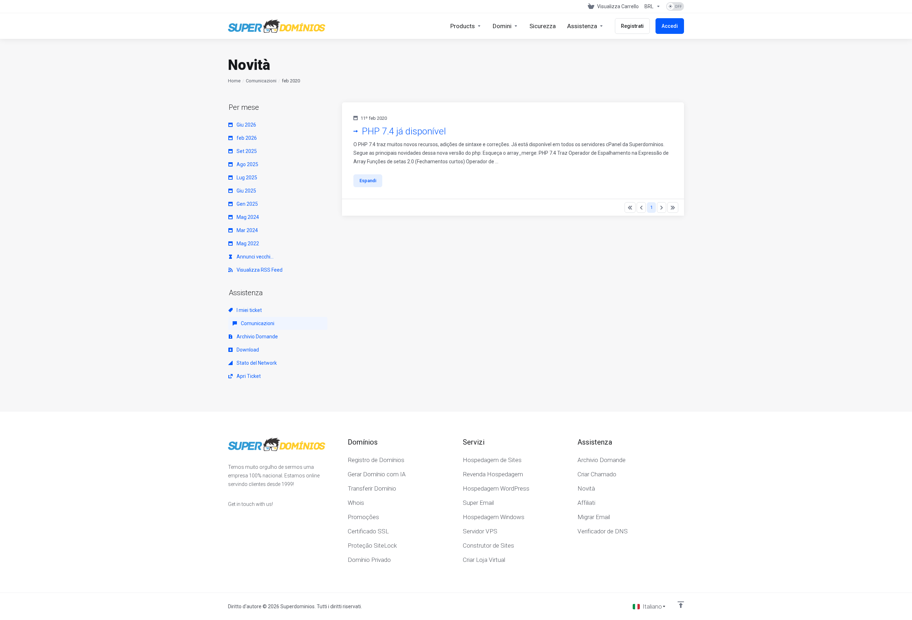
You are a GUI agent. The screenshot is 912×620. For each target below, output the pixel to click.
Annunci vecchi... (254, 257)
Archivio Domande (256, 336)
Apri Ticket (248, 376)
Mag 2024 (247, 217)
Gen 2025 (246, 204)
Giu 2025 (245, 191)
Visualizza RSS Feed (259, 270)
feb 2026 (246, 138)
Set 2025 (246, 151)
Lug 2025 (246, 177)
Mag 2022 (247, 243)
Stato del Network (256, 363)
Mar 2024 (246, 230)
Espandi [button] (367, 180)
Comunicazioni (261, 80)
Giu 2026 (245, 125)
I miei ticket (248, 310)
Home (234, 80)
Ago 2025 (246, 164)
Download (247, 350)
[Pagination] (630, 207)
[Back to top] (681, 605)
